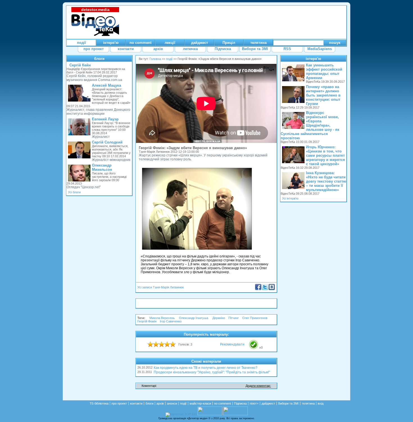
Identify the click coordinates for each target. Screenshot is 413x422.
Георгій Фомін (146, 321)
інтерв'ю (313, 59)
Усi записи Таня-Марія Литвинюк (160, 287)
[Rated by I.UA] (210, 414)
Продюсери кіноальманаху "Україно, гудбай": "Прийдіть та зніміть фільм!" (212, 372)
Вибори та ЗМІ (288, 403)
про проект (119, 403)
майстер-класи (200, 403)
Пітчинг (233, 318)
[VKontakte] (271, 289)
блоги (99, 59)
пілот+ (254, 403)
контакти (136, 403)
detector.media (95, 9)
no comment (222, 403)
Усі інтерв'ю (290, 198)
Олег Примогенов (254, 318)
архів (160, 403)
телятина (308, 403)
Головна (155, 58)
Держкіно (218, 318)
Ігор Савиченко (170, 321)
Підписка (240, 403)
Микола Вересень (162, 318)
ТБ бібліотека (99, 403)
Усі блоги (74, 192)
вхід (320, 403)
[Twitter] (265, 289)
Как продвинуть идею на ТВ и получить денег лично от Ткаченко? (205, 368)
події (169, 58)
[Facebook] (258, 289)
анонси (172, 403)
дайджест (268, 403)
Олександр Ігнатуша (194, 318)
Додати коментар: (258, 385)
